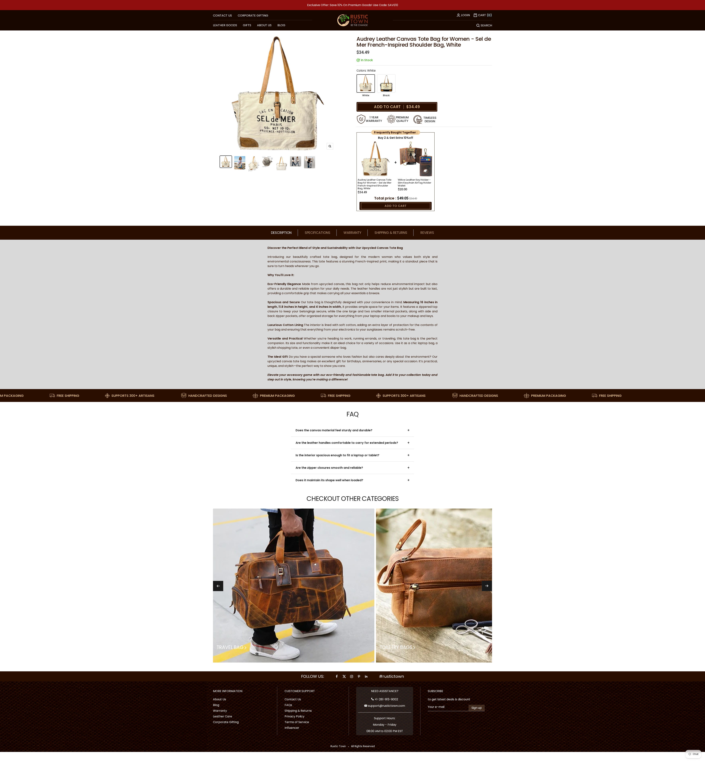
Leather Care (222, 716)
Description (281, 232)
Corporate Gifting (253, 15)
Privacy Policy (294, 716)
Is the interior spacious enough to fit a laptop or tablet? (337, 455)
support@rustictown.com (386, 706)
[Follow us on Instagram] (351, 676)
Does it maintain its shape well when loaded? (329, 480)
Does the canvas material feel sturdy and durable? (334, 430)
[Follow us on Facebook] (337, 676)
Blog (216, 705)
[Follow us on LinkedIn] (366, 676)
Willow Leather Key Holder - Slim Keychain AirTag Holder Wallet (414, 182)
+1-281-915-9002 (386, 699)
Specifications (317, 232)
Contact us (222, 15)
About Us (219, 699)
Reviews (427, 232)
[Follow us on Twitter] (344, 676)
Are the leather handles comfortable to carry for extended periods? (347, 443)
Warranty (352, 232)
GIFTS (247, 25)
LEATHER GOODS (225, 25)
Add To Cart (396, 206)
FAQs (288, 705)
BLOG (281, 25)
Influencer (292, 728)
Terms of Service (297, 722)
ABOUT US (264, 25)
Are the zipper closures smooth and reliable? (329, 468)
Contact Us (293, 699)
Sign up (476, 708)
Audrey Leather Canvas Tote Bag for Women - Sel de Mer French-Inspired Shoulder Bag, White (374, 184)
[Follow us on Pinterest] (359, 676)
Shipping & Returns (391, 232)
